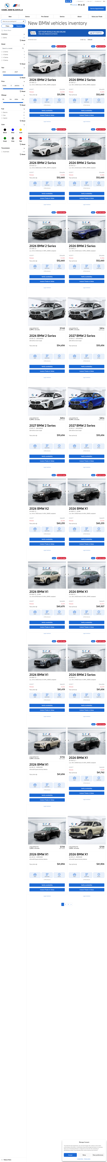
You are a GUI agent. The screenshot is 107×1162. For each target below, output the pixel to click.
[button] (29, 62)
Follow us (80, 1)
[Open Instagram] (84, 5)
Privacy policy (87, 1158)
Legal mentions (47, 121)
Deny (84, 1155)
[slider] (2, 75)
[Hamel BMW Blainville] (12, 6)
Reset (23, 40)
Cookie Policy (80, 1158)
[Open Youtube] (79, 5)
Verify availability (47, 110)
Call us (89, 1)
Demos (27, 16)
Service (62, 16)
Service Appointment (97, 8)
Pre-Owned (44, 16)
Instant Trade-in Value (47, 115)
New (10, 16)
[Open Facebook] (74, 5)
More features (47, 105)
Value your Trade (97, 16)
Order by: (83, 39)
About (80, 16)
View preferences (98, 1155)
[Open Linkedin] (81, 5)
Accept (70, 1155)
